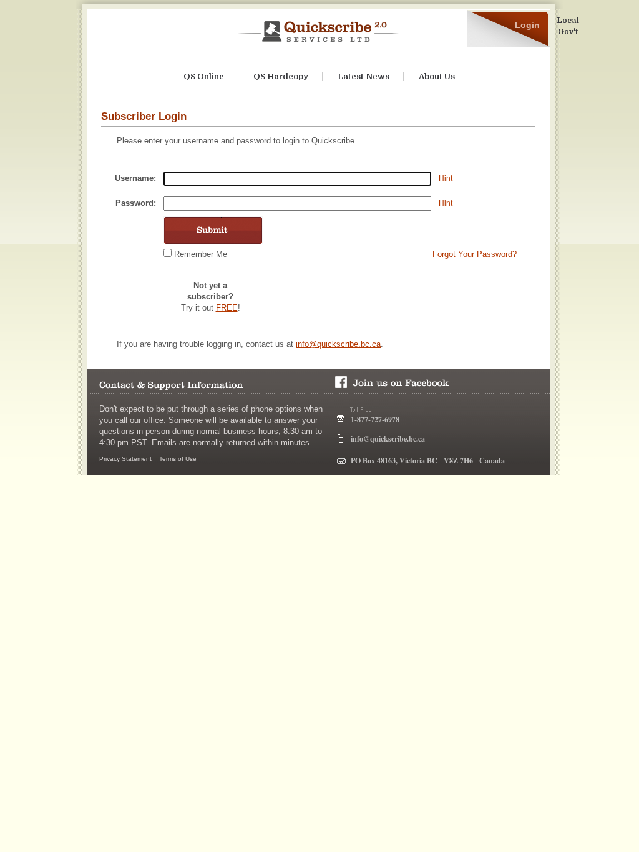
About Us (437, 76)
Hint (445, 178)
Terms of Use (178, 458)
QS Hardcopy (280, 76)
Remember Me (200, 254)
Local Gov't (568, 26)
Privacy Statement (125, 458)
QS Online (203, 76)
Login (527, 25)
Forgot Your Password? (474, 254)
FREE (227, 307)
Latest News (363, 76)
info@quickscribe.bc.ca (338, 344)
